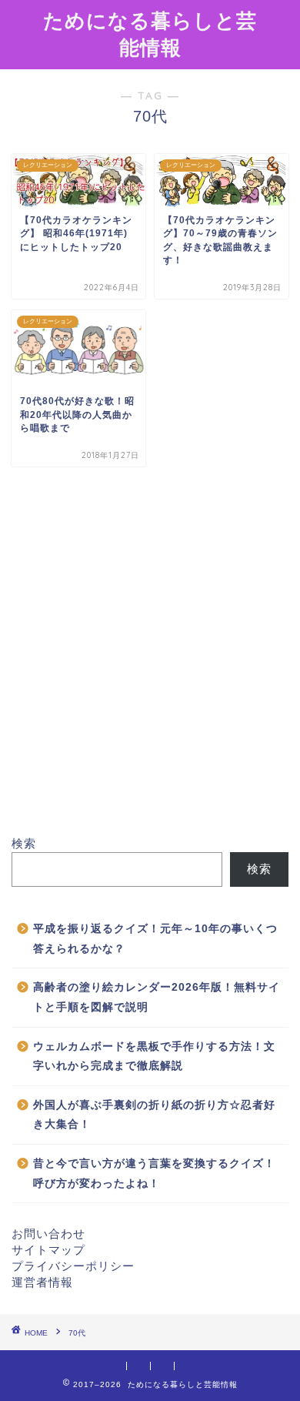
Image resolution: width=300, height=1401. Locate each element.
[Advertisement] (150, 663)
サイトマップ (48, 1249)
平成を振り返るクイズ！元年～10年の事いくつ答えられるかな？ (155, 939)
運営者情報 (42, 1282)
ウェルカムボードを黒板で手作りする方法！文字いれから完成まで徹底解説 (154, 1056)
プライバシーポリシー (73, 1265)
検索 (24, 843)
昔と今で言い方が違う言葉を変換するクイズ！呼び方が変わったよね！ (154, 1173)
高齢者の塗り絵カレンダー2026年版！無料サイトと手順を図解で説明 (156, 997)
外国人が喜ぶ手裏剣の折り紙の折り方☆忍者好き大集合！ (154, 1115)
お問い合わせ (48, 1233)
